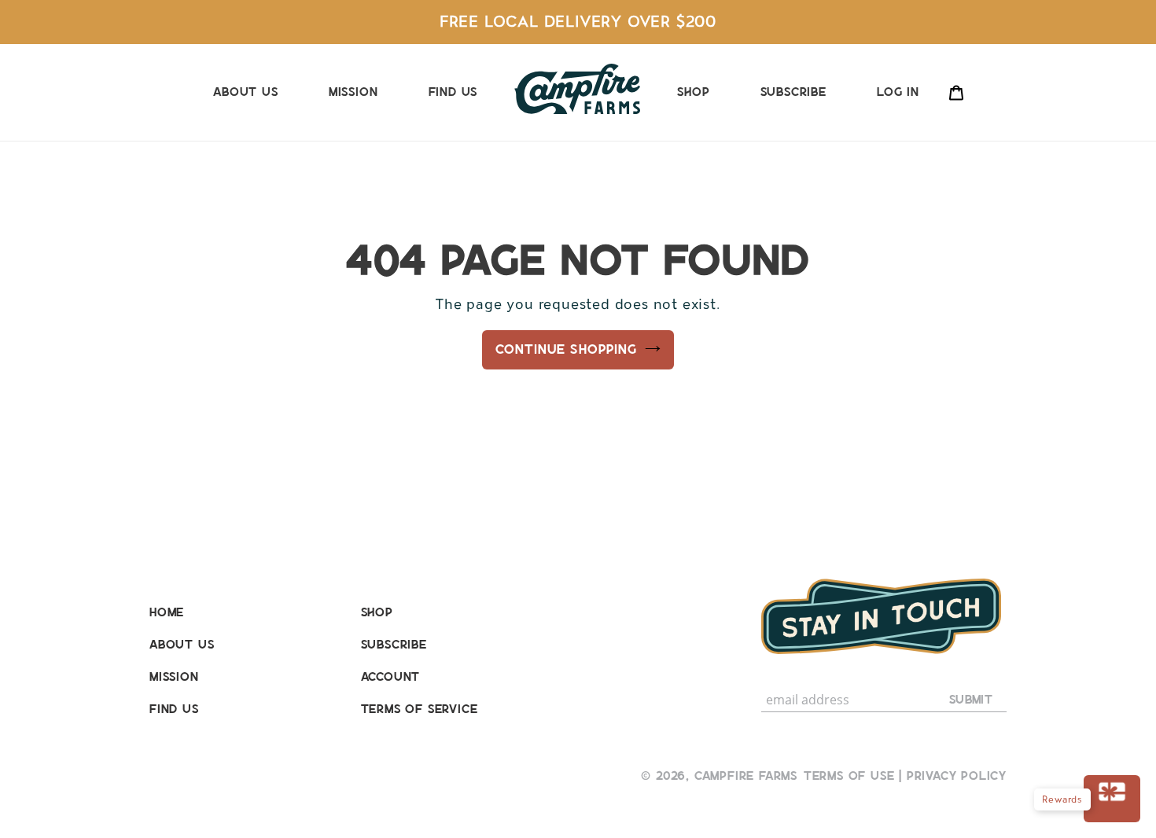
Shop (377, 612)
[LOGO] (577, 89)
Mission (174, 676)
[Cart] (956, 91)
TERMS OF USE (849, 775)
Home (166, 612)
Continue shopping (565, 349)
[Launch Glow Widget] (1112, 798)
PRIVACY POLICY (957, 775)
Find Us (174, 708)
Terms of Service (419, 708)
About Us (181, 644)
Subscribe (394, 644)
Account (391, 676)
